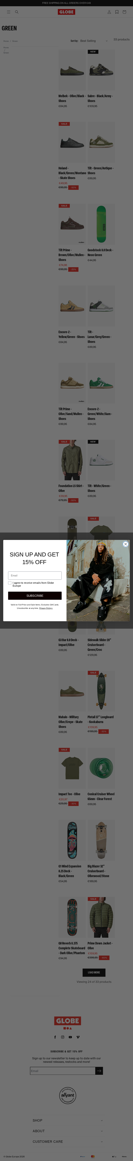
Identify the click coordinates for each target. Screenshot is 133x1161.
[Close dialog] (125, 544)
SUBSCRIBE (34, 595)
